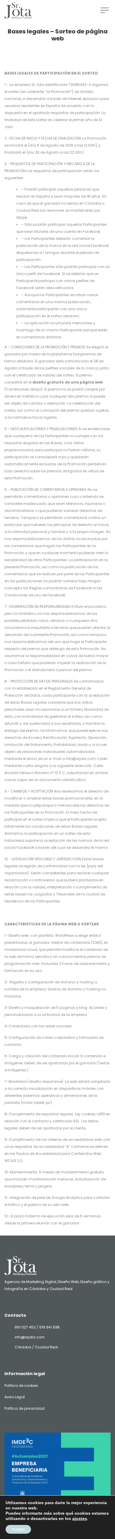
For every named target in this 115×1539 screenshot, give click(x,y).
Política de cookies (21, 1385)
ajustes (79, 1518)
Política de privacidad (24, 1408)
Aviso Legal (14, 1396)
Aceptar (18, 1529)
